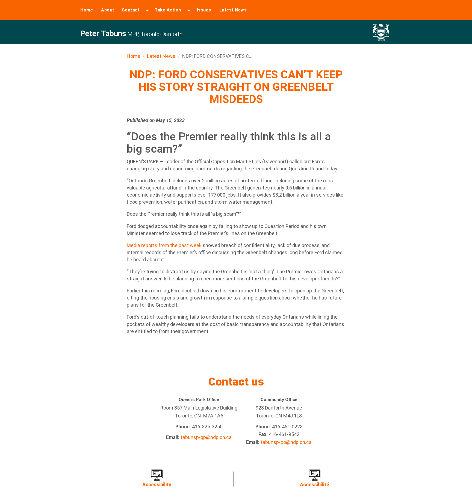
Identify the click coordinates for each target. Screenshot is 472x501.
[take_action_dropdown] (188, 10)
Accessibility (156, 484)
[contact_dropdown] (147, 10)
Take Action (168, 10)
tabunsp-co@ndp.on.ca (286, 442)
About (107, 10)
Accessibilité (314, 484)
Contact (131, 10)
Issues (204, 10)
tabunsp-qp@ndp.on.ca (206, 437)
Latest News (233, 10)
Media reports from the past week (164, 245)
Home (86, 10)
